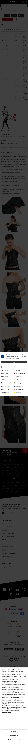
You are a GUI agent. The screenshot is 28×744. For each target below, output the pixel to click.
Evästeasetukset (11, 708)
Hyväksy (14, 731)
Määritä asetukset (14, 740)
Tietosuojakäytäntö (6, 712)
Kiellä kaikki (14, 735)
